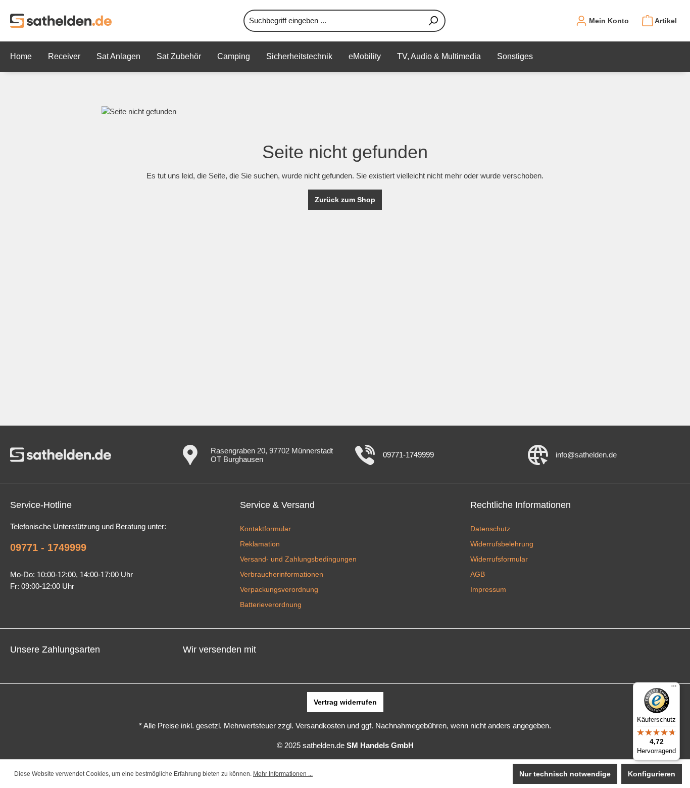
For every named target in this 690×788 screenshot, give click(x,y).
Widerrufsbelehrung (501, 544)
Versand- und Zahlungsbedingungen (298, 559)
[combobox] (332, 21)
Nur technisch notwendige (565, 774)
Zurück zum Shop (345, 200)
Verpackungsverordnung (279, 589)
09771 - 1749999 (48, 547)
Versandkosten (320, 725)
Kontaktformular (265, 529)
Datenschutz (490, 529)
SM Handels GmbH (380, 745)
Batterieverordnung (271, 604)
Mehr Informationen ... (283, 773)
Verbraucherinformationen (281, 574)
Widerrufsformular (499, 559)
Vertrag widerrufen (345, 702)
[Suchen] (433, 21)
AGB (477, 574)
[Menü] (674, 688)
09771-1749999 (408, 454)
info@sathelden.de (586, 454)
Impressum (488, 589)
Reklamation (260, 544)
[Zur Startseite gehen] (61, 21)
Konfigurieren (651, 774)
